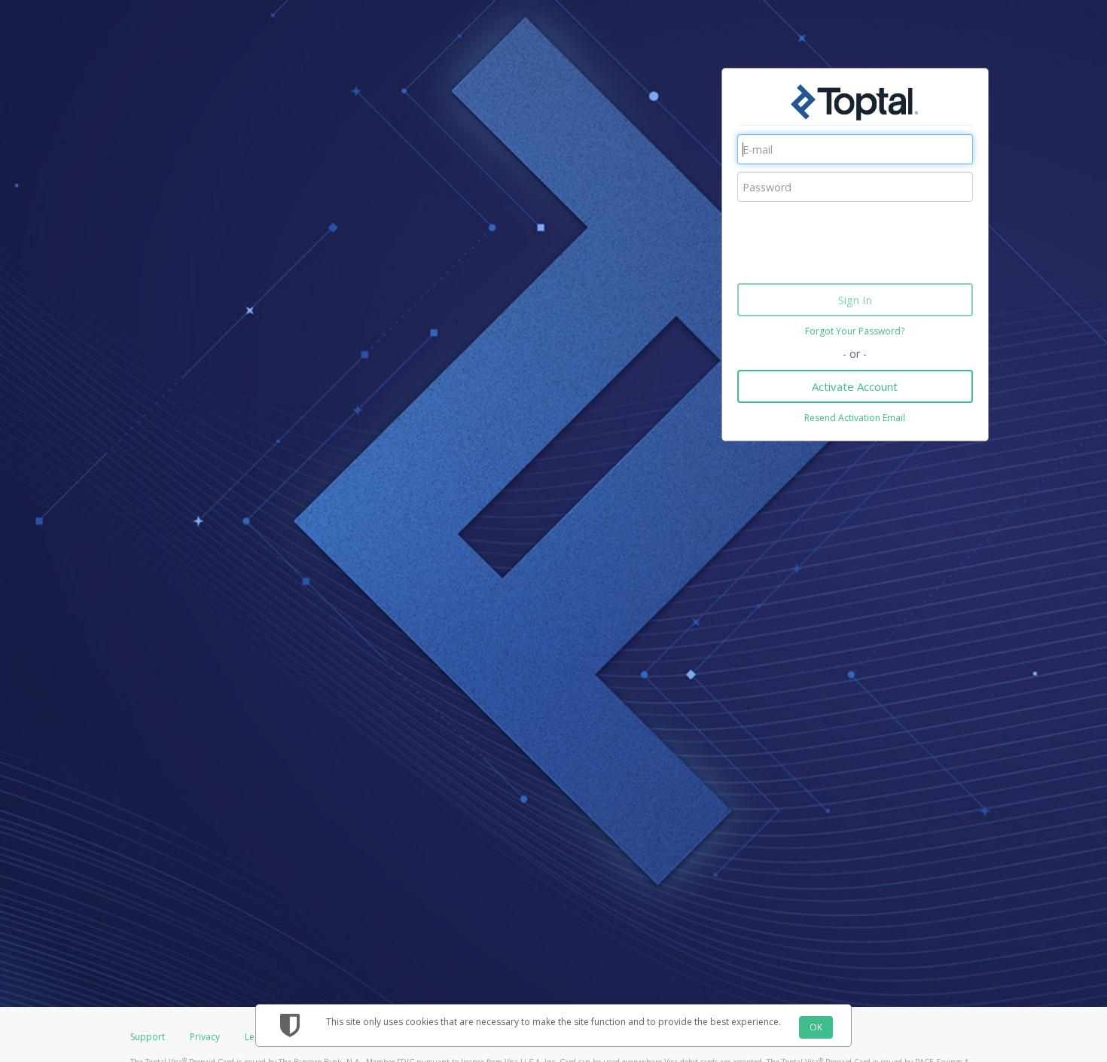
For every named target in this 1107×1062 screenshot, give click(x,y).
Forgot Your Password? (854, 331)
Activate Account (855, 386)
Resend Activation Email (854, 417)
